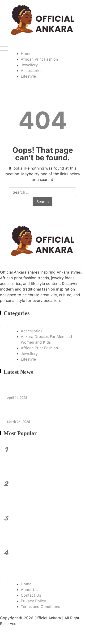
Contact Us (31, 595)
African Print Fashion (39, 59)
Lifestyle (28, 76)
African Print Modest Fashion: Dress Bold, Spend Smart (42, 560)
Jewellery (29, 64)
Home (26, 53)
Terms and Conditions (40, 606)
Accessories (31, 70)
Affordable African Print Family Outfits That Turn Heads (46, 457)
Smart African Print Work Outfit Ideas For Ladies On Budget (48, 491)
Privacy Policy (33, 601)
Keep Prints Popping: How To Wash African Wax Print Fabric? (49, 526)
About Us (29, 589)
